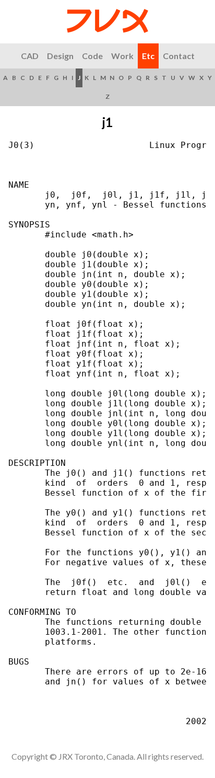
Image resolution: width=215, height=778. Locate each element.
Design (60, 56)
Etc (148, 56)
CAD (30, 56)
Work (122, 56)
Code (92, 56)
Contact (179, 56)
